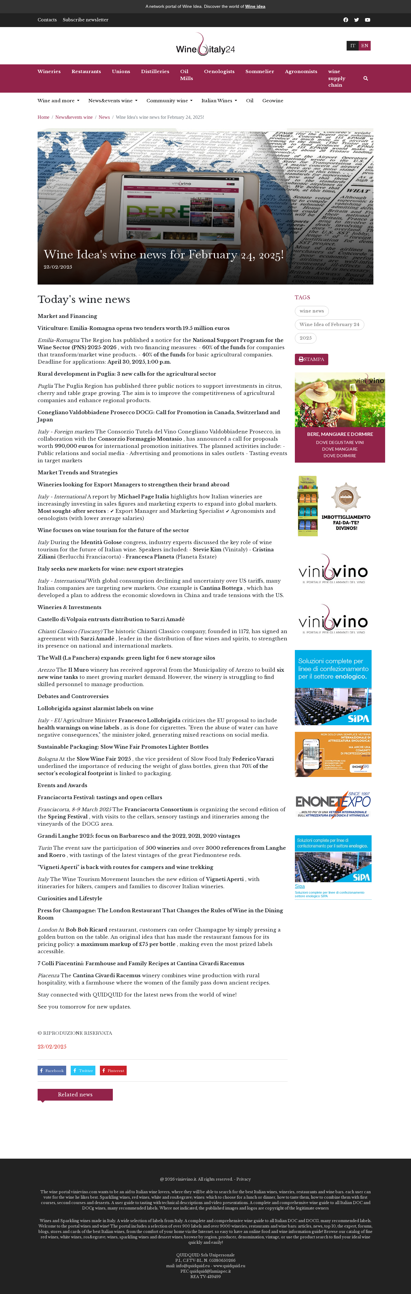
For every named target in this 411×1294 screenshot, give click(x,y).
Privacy (243, 1179)
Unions (121, 71)
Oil (249, 100)
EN (364, 45)
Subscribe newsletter (86, 20)
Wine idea (255, 6)
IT (352, 45)
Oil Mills (186, 75)
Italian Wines (217, 100)
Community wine (168, 100)
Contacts (47, 20)
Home (43, 117)
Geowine (272, 100)
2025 (306, 338)
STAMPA (314, 359)
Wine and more (57, 100)
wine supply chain (336, 78)
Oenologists (219, 71)
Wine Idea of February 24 (330, 324)
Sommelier (260, 71)
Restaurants (86, 71)
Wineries (49, 71)
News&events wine (111, 100)
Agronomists (301, 71)
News (104, 117)
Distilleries (155, 71)
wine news (312, 311)
